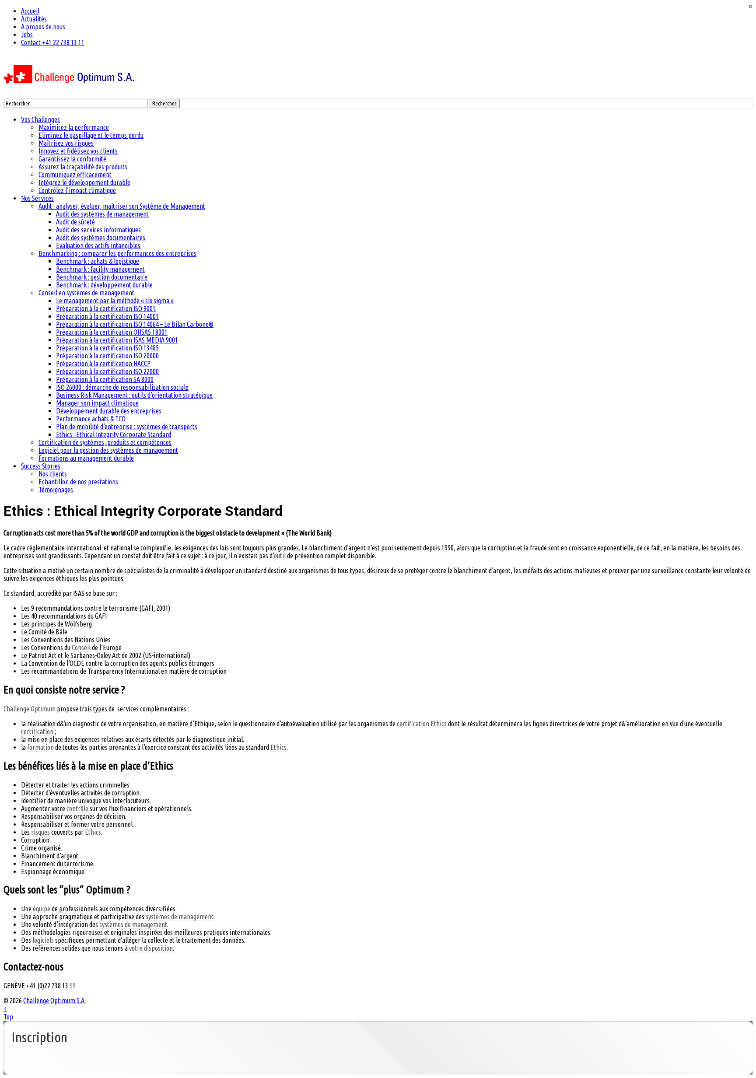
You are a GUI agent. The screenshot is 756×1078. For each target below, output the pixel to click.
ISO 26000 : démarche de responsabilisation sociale (122, 387)
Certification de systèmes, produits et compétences (105, 442)
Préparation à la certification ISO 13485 (107, 348)
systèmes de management (180, 916)
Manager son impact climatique (97, 403)
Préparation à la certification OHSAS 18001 (112, 332)
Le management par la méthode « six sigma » (115, 300)
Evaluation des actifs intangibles (98, 245)
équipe (41, 909)
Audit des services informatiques (98, 230)
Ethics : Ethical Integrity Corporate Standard (113, 434)
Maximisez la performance (73, 127)
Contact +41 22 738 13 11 (52, 42)
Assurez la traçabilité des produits (82, 167)
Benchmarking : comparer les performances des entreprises (117, 253)
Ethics (438, 724)
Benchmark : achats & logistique (97, 261)
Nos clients (52, 474)
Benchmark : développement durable (104, 285)
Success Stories (40, 466)
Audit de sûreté (75, 222)
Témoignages (55, 490)
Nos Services (37, 198)
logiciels (43, 940)
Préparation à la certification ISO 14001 (107, 316)
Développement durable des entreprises (108, 411)
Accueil (30, 11)
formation (40, 747)
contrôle (77, 808)
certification (413, 724)
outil (280, 556)
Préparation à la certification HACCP (103, 364)
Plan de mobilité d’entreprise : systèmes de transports (126, 426)
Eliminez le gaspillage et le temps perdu (91, 135)
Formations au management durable (86, 458)
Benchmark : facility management (100, 269)
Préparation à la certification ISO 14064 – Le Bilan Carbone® (135, 324)
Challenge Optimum (30, 709)
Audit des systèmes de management (102, 214)
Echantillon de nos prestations (78, 482)
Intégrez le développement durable (84, 182)
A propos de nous (43, 27)
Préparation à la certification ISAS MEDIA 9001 (117, 340)
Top (8, 1017)
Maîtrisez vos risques (66, 143)
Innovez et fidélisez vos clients (78, 151)
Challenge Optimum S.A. (54, 1000)
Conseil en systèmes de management (86, 293)
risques (40, 832)
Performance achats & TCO (91, 419)
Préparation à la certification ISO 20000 (107, 356)
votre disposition (151, 948)
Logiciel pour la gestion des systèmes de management (108, 450)
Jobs (27, 34)
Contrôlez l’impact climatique (77, 190)
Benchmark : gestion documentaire (101, 277)
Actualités (34, 19)
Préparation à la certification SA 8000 (105, 379)
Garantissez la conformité (72, 159)
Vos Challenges (40, 119)
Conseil (81, 647)
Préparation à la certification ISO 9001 (106, 308)
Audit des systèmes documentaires (100, 238)
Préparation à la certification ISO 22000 (107, 371)
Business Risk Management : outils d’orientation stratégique (134, 395)
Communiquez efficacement (75, 174)
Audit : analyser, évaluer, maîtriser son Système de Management (121, 206)
